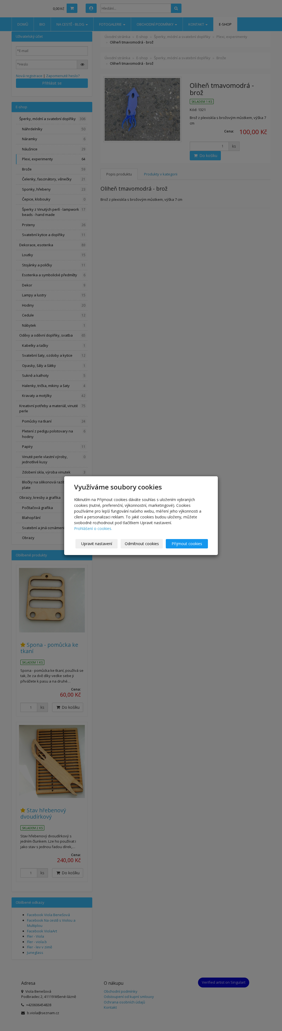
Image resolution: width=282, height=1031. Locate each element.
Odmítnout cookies (142, 543)
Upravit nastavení (96, 543)
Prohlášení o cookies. (93, 528)
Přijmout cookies (187, 543)
